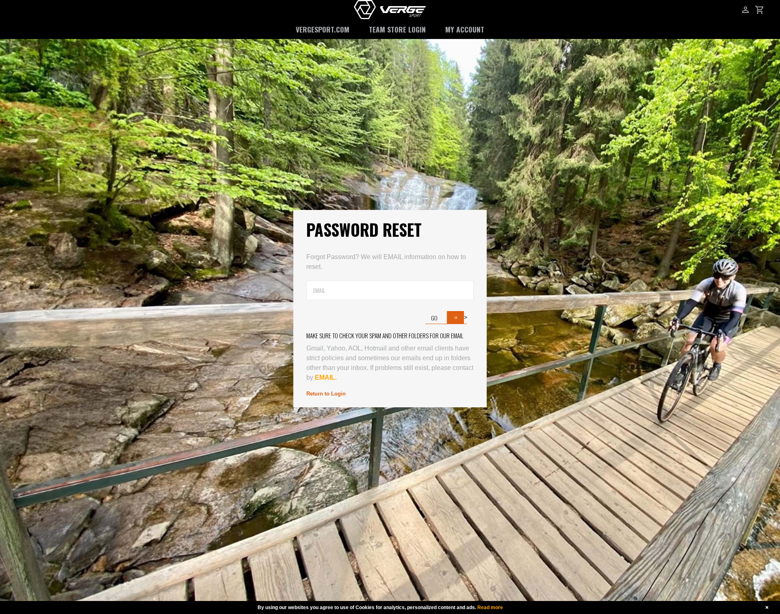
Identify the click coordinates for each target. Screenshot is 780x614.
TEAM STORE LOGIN (397, 29)
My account (464, 29)
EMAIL (324, 377)
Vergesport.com (322, 29)
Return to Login (326, 394)
